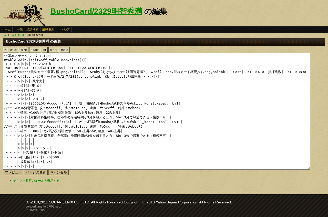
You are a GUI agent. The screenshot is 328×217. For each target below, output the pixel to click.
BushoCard (17, 35)
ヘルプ (65, 29)
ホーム (6, 29)
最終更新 (48, 29)
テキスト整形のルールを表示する (36, 180)
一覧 (20, 29)
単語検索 (32, 29)
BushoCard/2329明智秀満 (96, 11)
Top (5, 35)
